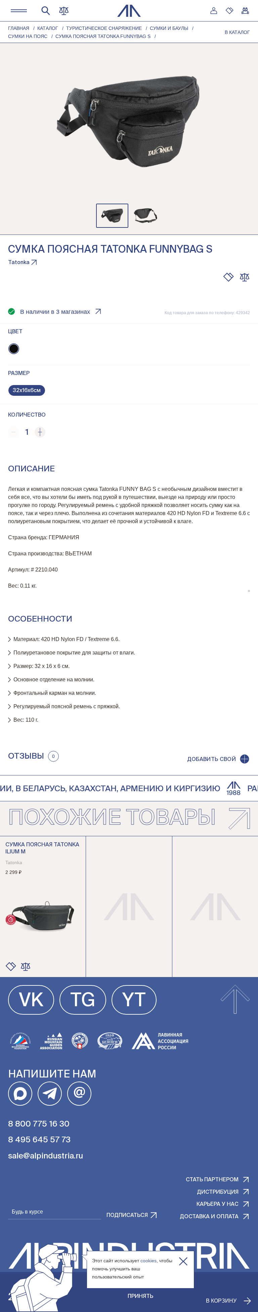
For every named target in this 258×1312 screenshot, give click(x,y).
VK (31, 1001)
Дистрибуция (218, 1192)
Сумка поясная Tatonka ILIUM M (42, 848)
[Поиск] (46, 11)
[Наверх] (235, 1000)
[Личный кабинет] (213, 10)
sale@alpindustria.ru (45, 1156)
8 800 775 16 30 (39, 1124)
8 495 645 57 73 (39, 1140)
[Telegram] (50, 1094)
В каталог (237, 32)
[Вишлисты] (229, 10)
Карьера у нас (218, 1204)
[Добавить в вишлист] (228, 277)
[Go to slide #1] (112, 216)
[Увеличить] (40, 432)
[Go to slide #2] (146, 216)
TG (82, 1001)
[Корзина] (245, 10)
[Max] (20, 1094)
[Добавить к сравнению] (244, 277)
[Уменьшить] (13, 432)
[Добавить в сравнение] (25, 966)
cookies (148, 1260)
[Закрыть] (183, 1261)
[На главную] (129, 11)
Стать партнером (212, 1180)
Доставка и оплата (209, 1217)
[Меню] (19, 11)
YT (134, 1001)
